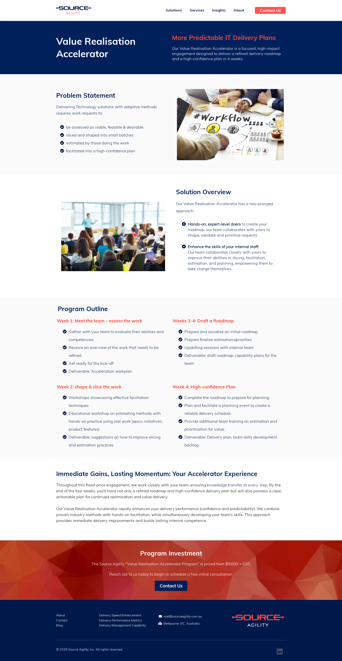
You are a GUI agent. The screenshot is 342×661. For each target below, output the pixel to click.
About (239, 10)
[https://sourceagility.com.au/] (73, 10)
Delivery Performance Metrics (120, 620)
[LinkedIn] (280, 651)
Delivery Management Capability (122, 625)
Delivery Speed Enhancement (120, 615)
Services (197, 10)
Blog (59, 625)
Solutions (174, 10)
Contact (61, 620)
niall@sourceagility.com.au (182, 616)
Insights (219, 10)
